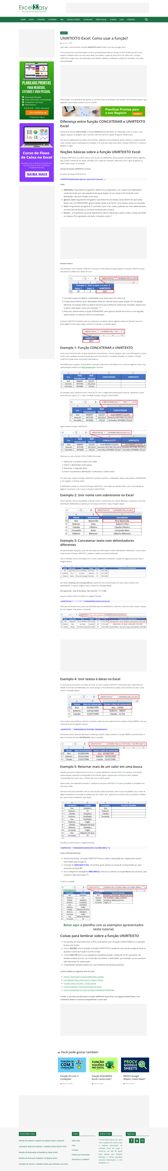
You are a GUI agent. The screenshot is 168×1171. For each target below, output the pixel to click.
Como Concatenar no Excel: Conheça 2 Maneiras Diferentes (89, 990)
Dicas (31, 19)
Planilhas (88, 19)
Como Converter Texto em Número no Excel (82, 986)
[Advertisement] (107, 8)
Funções (41, 19)
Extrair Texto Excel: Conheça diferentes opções (84, 977)
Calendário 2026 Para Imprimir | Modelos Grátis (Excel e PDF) (43, 1146)
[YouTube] (137, 1140)
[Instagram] (142, 1140)
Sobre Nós (76, 1141)
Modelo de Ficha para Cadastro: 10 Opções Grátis (38, 1158)
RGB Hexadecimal (88, 367)
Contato (131, 19)
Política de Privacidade (81, 1155)
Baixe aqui (71, 925)
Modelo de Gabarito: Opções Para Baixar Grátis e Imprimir (41, 1141)
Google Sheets (73, 19)
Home (23, 19)
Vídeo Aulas (101, 19)
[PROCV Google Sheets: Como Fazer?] (135, 1059)
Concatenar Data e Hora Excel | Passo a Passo (83, 980)
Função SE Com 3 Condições (69, 1077)
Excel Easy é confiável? (80, 1159)
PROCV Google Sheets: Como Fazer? (134, 1077)
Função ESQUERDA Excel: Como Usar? (102, 1077)
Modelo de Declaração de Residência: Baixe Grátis (38, 1152)
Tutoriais (52, 19)
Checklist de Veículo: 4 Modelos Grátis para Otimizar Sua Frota (43, 1164)
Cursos (113, 19)
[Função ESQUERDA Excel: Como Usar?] (103, 1059)
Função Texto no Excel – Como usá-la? (80, 983)
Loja (122, 19)
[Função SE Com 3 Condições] (72, 1059)
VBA (61, 19)
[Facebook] (131, 1140)
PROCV (120, 772)
